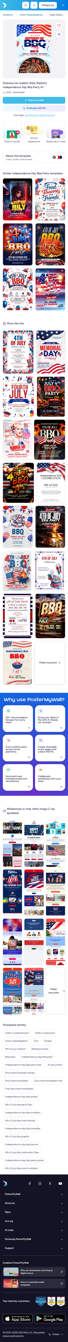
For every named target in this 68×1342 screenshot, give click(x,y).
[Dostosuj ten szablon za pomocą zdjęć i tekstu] (34, 49)
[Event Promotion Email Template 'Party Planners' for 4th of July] (12, 991)
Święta (48, 1040)
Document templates (16, 1080)
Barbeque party (40, 1048)
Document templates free (48, 1080)
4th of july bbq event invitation (21, 1168)
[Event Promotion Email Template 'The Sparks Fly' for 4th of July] (12, 892)
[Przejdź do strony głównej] (4, 5)
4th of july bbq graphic (17, 1136)
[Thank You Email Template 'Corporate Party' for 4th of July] (55, 843)
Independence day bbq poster (21, 1096)
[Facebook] (29, 1183)
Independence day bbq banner (21, 1144)
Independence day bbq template (22, 1128)
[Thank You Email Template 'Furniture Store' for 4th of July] (55, 892)
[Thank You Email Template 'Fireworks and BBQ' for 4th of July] (12, 843)
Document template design (20, 1072)
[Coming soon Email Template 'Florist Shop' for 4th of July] (55, 941)
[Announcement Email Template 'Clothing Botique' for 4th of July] (12, 941)
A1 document (55, 1064)
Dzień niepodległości (16, 1040)
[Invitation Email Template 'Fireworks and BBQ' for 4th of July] (34, 843)
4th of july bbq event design (20, 1120)
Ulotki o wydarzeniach (17, 1033)
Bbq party (10, 1056)
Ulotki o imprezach (45, 1033)
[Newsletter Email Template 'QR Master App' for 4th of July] (34, 892)
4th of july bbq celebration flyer (22, 1152)
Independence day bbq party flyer (23, 1064)
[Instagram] (39, 1183)
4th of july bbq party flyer (18, 1104)
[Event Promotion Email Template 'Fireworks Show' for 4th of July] (34, 991)
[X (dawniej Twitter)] (50, 1183)
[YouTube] (60, 1183)
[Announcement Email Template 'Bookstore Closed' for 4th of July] (34, 941)
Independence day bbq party (37, 1056)
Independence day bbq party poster (24, 1160)
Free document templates (19, 1088)
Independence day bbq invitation (23, 1112)
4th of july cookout (15, 1048)
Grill (36, 1040)
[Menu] (63, 5)
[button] (58, 25)
